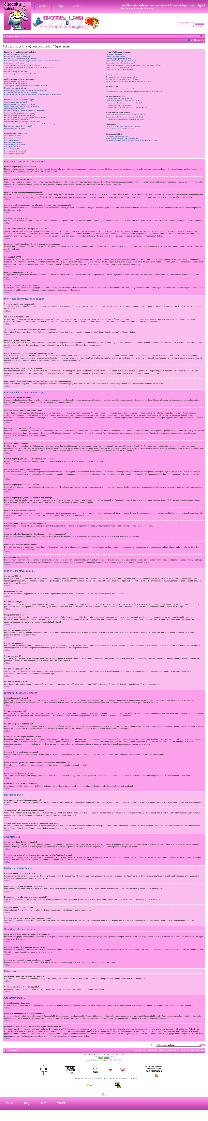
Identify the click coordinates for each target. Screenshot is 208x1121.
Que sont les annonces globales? (15, 144)
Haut (8, 174)
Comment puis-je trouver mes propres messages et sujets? (126, 107)
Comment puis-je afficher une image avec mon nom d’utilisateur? (26, 90)
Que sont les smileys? (12, 140)
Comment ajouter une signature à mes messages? (21, 106)
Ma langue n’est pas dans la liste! (15, 88)
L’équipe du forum (140, 1050)
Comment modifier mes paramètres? (16, 81)
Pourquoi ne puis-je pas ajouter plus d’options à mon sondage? (25, 111)
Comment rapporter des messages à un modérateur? (22, 121)
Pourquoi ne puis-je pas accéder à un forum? (19, 115)
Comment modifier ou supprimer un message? (20, 104)
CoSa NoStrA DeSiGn (115, 1060)
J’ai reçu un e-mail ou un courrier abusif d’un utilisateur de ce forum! (129, 81)
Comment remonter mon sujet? (14, 128)
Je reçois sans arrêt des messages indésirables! (123, 79)
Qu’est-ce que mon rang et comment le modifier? (21, 92)
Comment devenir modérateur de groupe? (120, 63)
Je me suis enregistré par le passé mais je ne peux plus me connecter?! (29, 67)
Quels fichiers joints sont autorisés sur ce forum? (123, 126)
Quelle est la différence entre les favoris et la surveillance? (126, 115)
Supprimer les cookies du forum (159, 1050)
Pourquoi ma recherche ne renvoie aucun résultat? (123, 101)
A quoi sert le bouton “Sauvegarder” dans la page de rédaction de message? (30, 124)
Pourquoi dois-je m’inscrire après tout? (17, 56)
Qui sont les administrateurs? (116, 54)
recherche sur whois (147, 1029)
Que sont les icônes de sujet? (14, 153)
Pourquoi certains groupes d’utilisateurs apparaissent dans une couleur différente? (134, 65)
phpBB (94, 1054)
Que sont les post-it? (11, 149)
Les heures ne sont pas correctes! (16, 83)
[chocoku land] (18, 16)
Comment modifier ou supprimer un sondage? (20, 113)
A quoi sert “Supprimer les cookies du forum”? (20, 74)
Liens (43, 1103)
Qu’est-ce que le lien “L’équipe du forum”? (120, 69)
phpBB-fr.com (109, 1056)
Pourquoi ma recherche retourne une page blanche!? (124, 103)
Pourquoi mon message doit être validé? (18, 126)
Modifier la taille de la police (202, 36)
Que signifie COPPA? (11, 69)
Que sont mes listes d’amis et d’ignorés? (120, 89)
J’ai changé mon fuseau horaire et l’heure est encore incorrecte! (26, 86)
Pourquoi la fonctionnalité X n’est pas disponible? (122, 138)
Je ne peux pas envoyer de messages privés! (122, 77)
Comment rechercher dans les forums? (119, 98)
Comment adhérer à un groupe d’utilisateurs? (121, 61)
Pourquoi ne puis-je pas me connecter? (17, 54)
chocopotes (133, 1078)
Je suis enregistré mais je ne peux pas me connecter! (22, 65)
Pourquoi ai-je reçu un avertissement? (17, 119)
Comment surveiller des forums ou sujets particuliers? (124, 117)
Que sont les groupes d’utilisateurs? (118, 59)
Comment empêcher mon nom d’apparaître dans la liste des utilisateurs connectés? (32, 61)
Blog (60, 6)
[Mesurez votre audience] (104, 1095)
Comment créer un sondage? (14, 108)
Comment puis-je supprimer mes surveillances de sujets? (125, 119)
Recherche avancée (197, 26)
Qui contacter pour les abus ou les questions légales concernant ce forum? (131, 140)
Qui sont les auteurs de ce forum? (117, 136)
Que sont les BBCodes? (12, 135)
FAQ (191, 40)
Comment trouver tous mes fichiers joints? (120, 129)
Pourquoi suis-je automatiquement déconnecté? (20, 59)
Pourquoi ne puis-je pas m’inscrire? (16, 72)
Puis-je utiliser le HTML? (12, 138)
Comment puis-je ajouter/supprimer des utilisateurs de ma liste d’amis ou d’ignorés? (134, 91)
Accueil (43, 6)
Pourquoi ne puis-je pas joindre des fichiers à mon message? (25, 117)
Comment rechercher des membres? (118, 105)
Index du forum (12, 36)
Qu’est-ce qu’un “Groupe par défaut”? (119, 67)
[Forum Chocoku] (104, 1058)
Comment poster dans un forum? (15, 102)
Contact (77, 6)
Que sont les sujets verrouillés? (15, 151)
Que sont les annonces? (12, 146)
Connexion (200, 40)
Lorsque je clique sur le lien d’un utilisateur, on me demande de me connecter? (33, 94)
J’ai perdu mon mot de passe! (14, 63)
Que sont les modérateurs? (115, 56)
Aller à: (152, 1045)
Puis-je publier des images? (13, 142)
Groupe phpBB (80, 1005)
